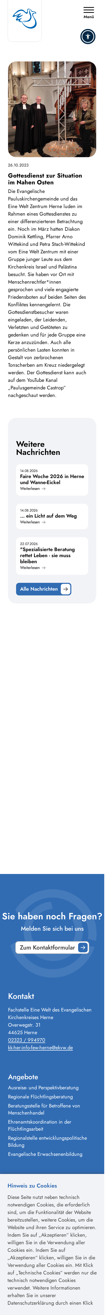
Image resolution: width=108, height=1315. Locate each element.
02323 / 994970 (26, 1040)
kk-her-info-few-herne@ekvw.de (40, 1047)
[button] (88, 36)
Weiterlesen (30, 488)
